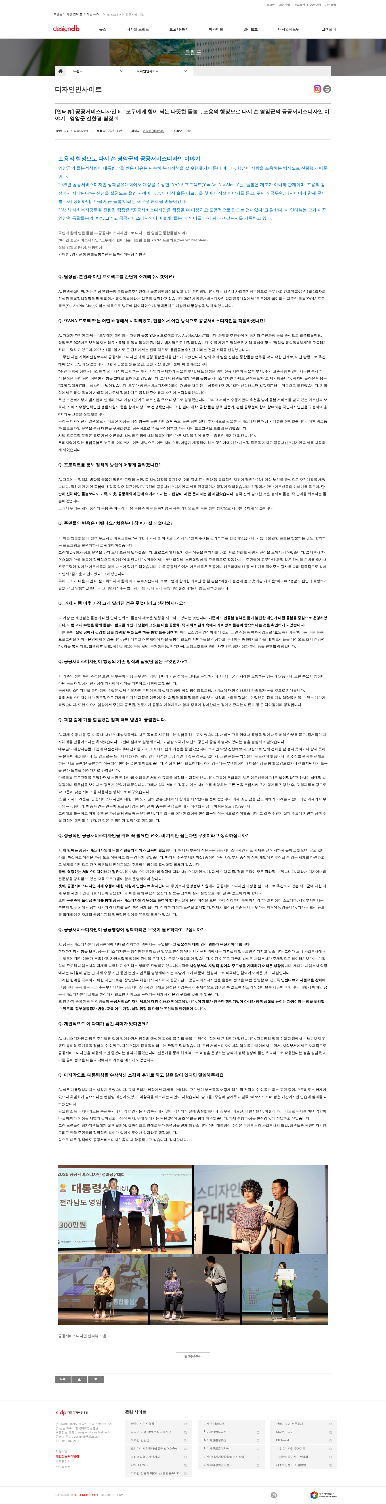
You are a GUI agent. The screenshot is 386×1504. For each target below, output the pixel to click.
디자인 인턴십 (140, 1440)
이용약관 (61, 1451)
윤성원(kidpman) (153, 130)
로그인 (271, 4)
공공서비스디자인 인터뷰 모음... (83, 1336)
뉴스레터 (299, 4)
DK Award (282, 1440)
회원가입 (284, 4)
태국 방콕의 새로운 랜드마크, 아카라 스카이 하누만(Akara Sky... (144, 14)
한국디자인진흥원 (64, 4)
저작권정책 (63, 1461)
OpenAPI (315, 4)
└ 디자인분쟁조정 (215, 1440)
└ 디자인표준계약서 (216, 1448)
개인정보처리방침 (67, 1456)
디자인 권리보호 (214, 1423)
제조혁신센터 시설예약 (291, 1465)
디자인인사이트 (148, 71)
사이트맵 (330, 4)
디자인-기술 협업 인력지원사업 (151, 1432)
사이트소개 (63, 1466)
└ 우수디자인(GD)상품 (290, 1448)
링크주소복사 (193, 1356)
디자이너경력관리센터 (218, 1465)
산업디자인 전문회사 (289, 1423)
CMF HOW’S (139, 1465)
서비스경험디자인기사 (145, 1456)
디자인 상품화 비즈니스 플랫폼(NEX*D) (156, 1473)
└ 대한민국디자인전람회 (292, 1456)
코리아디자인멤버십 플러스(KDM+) (154, 1448)
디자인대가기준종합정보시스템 (223, 1456)
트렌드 (77, 71)
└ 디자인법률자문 (215, 1432)
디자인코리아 (285, 1432)
